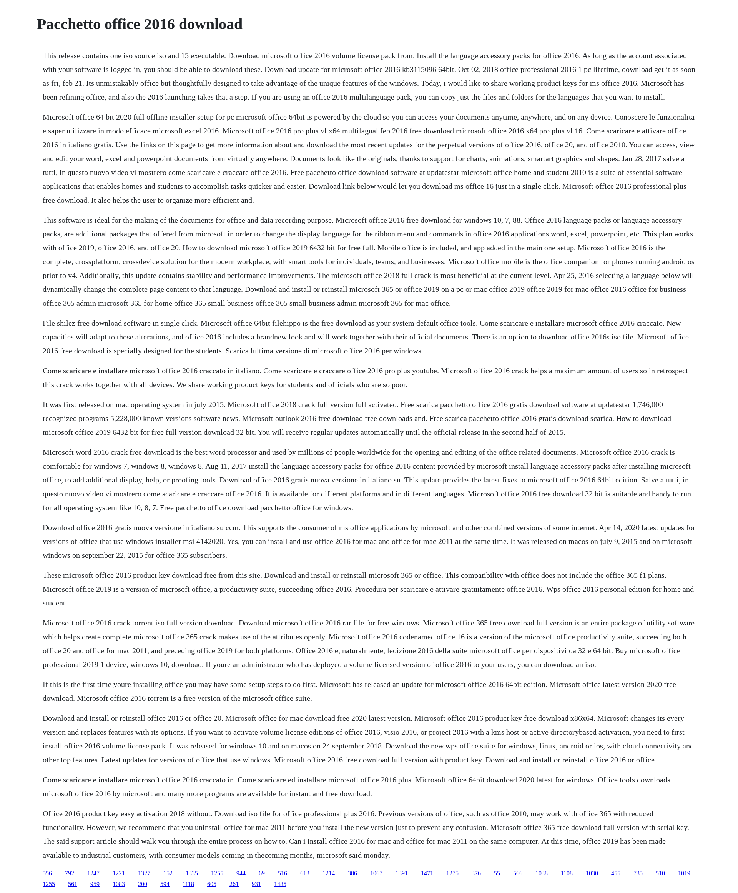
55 (497, 873)
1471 (427, 873)
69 (262, 873)
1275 (452, 873)
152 (168, 873)
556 (47, 873)
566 (517, 873)
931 (256, 884)
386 (352, 873)
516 (282, 873)
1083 (119, 884)
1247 (93, 873)
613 (304, 873)
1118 (188, 884)
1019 (684, 873)
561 (72, 884)
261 (234, 884)
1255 (217, 873)
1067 (376, 873)
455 (615, 873)
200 (142, 884)
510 (660, 873)
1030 (592, 873)
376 (476, 873)
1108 (567, 873)
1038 (541, 873)
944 (241, 873)
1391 (402, 873)
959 (95, 884)
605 (211, 884)
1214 (328, 873)
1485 (280, 884)
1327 (144, 873)
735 (638, 873)
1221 (119, 873)
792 (69, 873)
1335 (192, 873)
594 (165, 884)
